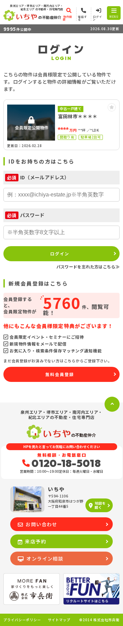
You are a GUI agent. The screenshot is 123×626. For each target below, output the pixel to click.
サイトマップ (59, 620)
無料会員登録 (59, 374)
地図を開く (100, 505)
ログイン (59, 253)
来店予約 (35, 541)
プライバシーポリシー (22, 620)
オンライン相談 (44, 558)
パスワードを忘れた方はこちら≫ (88, 266)
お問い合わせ (41, 524)
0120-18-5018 (66, 463)
